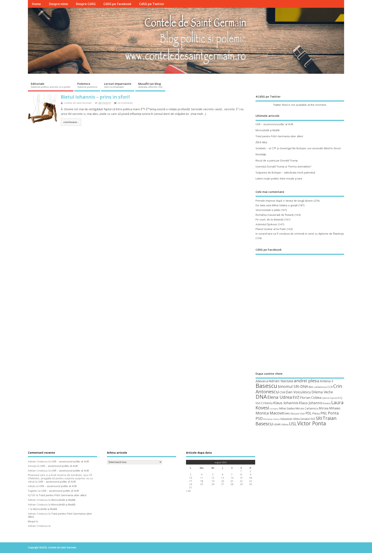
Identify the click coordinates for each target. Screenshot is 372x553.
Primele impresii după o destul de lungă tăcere (284, 200)
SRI (319, 418)
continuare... (71, 122)
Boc (311, 387)
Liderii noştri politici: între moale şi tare (279, 178)
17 (190, 481)
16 (250, 477)
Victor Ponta (311, 423)
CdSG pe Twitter (151, 4)
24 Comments (125, 103)
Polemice (87, 85)
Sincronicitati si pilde (268, 210)
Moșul (31, 521)
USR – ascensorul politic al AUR (274, 124)
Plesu (316, 413)
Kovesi (327, 403)
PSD (259, 418)
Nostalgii (261, 154)
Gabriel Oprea (329, 397)
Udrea (284, 424)
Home (36, 4)
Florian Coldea (310, 397)
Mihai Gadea (287, 408)
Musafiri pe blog (150, 85)
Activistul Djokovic (266, 224)
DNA (261, 396)
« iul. (188, 490)
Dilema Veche (322, 392)
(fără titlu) (261, 142)
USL (293, 423)
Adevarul (262, 381)
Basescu (266, 386)
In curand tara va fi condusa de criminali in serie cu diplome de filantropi (300, 233)
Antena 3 (326, 381)
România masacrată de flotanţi (275, 215)
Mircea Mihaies (329, 408)
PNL (323, 413)
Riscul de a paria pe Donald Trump (277, 160)
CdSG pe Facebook (117, 4)
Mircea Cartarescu (306, 408)
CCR (330, 387)
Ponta (333, 413)
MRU (287, 413)
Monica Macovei (270, 413)
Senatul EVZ (307, 419)
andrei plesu (306, 381)
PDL (309, 413)
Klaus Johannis (310, 402)
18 (201, 481)
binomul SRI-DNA (293, 386)
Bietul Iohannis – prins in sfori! (95, 97)
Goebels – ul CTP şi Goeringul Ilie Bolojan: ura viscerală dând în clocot (298, 148)
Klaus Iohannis (285, 402)
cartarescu (320, 387)
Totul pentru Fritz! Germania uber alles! (279, 136)
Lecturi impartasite (117, 85)
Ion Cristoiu (264, 403)
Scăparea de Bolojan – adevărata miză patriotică (285, 172)
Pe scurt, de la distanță (269, 219)
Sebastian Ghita (290, 419)
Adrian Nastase (281, 381)
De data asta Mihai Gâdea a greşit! (277, 205)
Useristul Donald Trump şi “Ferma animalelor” (284, 166)
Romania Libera (271, 419)
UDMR (277, 424)
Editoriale (51, 85)
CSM (282, 392)
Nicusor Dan (298, 413)
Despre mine (58, 4)
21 (232, 481)
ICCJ (340, 398)
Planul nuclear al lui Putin (271, 229)
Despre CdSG (86, 4)
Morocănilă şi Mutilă (268, 130)
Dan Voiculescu (298, 392)
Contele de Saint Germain (78, 103)
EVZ (296, 397)
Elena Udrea (279, 397)
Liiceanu (274, 408)
